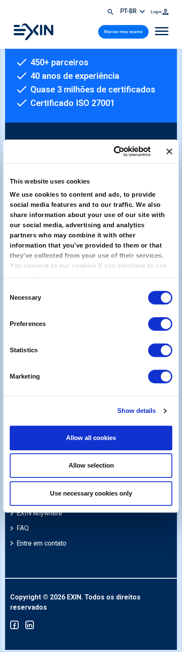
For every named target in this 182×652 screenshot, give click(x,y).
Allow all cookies (91, 437)
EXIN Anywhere (39, 513)
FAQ (23, 528)
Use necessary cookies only (91, 493)
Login (157, 11)
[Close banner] (169, 151)
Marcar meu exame (123, 31)
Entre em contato (41, 543)
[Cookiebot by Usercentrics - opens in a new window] (114, 151)
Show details (136, 410)
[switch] (160, 324)
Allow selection (91, 465)
